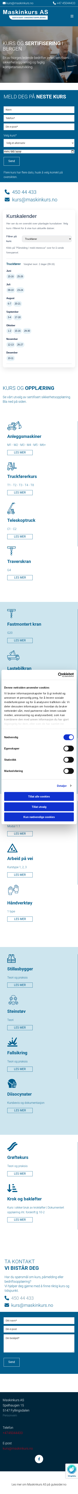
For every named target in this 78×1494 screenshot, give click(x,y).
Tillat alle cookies (39, 796)
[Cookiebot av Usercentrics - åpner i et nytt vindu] (58, 674)
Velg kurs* (10, 135)
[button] (63, 16)
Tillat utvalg (39, 806)
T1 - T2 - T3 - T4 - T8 (20, 485)
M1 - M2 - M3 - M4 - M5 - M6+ (26, 445)
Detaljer (62, 785)
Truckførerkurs (22, 476)
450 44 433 (20, 192)
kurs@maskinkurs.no (18, 3)
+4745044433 (13, 1433)
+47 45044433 (66, 3)
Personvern (10, 1415)
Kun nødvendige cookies (39, 817)
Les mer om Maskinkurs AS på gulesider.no (39, 1484)
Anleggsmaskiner (24, 436)
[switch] (68, 748)
